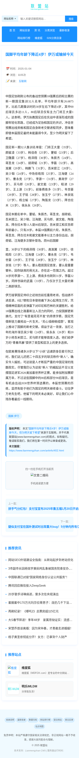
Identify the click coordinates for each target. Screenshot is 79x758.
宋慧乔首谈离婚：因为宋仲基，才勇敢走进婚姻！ (40, 628)
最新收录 (64, 30)
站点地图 (39, 726)
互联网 (22, 81)
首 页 (12, 30)
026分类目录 (54, 38)
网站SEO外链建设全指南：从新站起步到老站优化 (40, 559)
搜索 (71, 19)
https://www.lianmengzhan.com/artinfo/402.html (36, 450)
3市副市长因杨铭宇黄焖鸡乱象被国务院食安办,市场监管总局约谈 (40, 568)
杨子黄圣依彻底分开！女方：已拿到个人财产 (37, 637)
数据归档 (33, 720)
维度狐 (38, 38)
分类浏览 (50, 30)
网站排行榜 (23, 38)
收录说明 (10, 720)
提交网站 (58, 720)
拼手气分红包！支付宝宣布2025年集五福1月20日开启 (43, 508)
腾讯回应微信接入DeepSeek (27, 585)
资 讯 (37, 30)
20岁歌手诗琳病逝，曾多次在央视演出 (33, 594)
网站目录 (25, 30)
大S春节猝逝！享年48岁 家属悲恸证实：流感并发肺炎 (40, 619)
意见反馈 (69, 720)
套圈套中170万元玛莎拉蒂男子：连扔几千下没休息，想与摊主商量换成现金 (40, 602)
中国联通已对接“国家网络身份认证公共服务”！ (38, 577)
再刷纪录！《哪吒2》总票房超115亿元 (33, 611)
